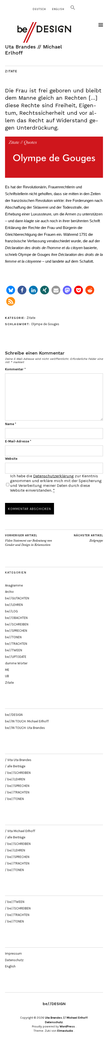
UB (7, 676)
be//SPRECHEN (16, 630)
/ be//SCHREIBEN (18, 773)
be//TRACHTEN (16, 644)
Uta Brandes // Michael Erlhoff (66, 1017)
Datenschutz (14, 960)
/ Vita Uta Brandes (18, 760)
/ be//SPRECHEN (17, 786)
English (58, 9)
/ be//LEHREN (15, 779)
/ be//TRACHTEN (17, 792)
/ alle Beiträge (15, 766)
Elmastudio (65, 1030)
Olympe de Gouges (45, 324)
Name (10, 424)
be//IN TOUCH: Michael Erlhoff (27, 721)
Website (11, 458)
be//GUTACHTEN (17, 598)
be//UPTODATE (15, 657)
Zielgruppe (88, 538)
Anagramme (14, 585)
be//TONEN (13, 637)
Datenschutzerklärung (53, 476)
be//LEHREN (14, 605)
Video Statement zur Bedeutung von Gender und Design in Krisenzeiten (28, 540)
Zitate (11, 71)
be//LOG (11, 611)
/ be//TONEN (14, 799)
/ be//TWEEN (14, 902)
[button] (72, 9)
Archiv (9, 592)
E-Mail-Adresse (18, 441)
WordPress (67, 1026)
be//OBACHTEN (16, 618)
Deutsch (39, 9)
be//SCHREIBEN (16, 624)
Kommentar (15, 369)
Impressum (13, 953)
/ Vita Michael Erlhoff (20, 831)
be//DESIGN (14, 715)
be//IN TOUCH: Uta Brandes (25, 728)
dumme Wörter (16, 663)
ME (7, 670)
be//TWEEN (13, 650)
